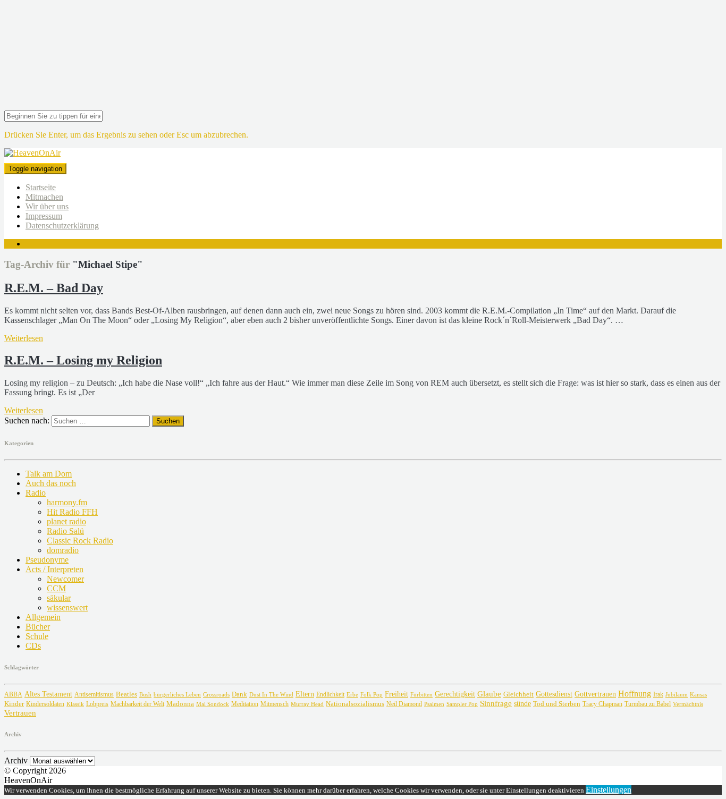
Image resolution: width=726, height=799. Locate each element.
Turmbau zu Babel (647, 704)
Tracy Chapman (602, 704)
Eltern (305, 694)
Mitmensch (274, 704)
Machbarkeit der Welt (137, 704)
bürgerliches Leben (177, 695)
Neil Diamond (404, 704)
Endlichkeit (330, 694)
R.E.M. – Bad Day (53, 288)
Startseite (41, 187)
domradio (63, 550)
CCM (56, 588)
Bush (145, 695)
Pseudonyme (47, 559)
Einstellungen (608, 789)
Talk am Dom (49, 473)
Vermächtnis (688, 704)
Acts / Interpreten (54, 569)
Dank (239, 694)
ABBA (13, 694)
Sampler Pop (462, 704)
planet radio (66, 521)
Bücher (38, 626)
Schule (37, 636)
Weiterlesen (23, 338)
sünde (522, 704)
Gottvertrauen (595, 694)
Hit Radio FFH (72, 511)
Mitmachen (44, 196)
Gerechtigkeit (455, 694)
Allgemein (43, 617)
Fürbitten (421, 694)
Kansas (698, 694)
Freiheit (396, 694)
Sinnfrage (496, 703)
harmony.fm (67, 502)
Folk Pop (371, 695)
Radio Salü (65, 531)
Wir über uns (47, 206)
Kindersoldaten (45, 704)
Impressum (44, 215)
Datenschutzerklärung (62, 225)
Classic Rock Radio (80, 540)
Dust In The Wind (271, 694)
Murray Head (307, 704)
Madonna (180, 704)
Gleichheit (518, 694)
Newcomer (65, 578)
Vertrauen (20, 712)
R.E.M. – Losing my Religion (83, 360)
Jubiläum (676, 694)
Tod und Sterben (556, 704)
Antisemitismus (94, 694)
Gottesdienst (554, 694)
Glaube (489, 693)
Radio (36, 492)
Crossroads (216, 694)
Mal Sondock (212, 704)
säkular (59, 597)
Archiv (16, 760)
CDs (33, 645)
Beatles (126, 694)
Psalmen (434, 704)
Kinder (14, 704)
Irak (658, 694)
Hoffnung (634, 693)
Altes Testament (48, 694)
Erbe (352, 694)
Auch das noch (51, 483)
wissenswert (67, 607)
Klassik (75, 704)
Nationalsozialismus (355, 704)
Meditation (244, 704)
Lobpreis (97, 704)
